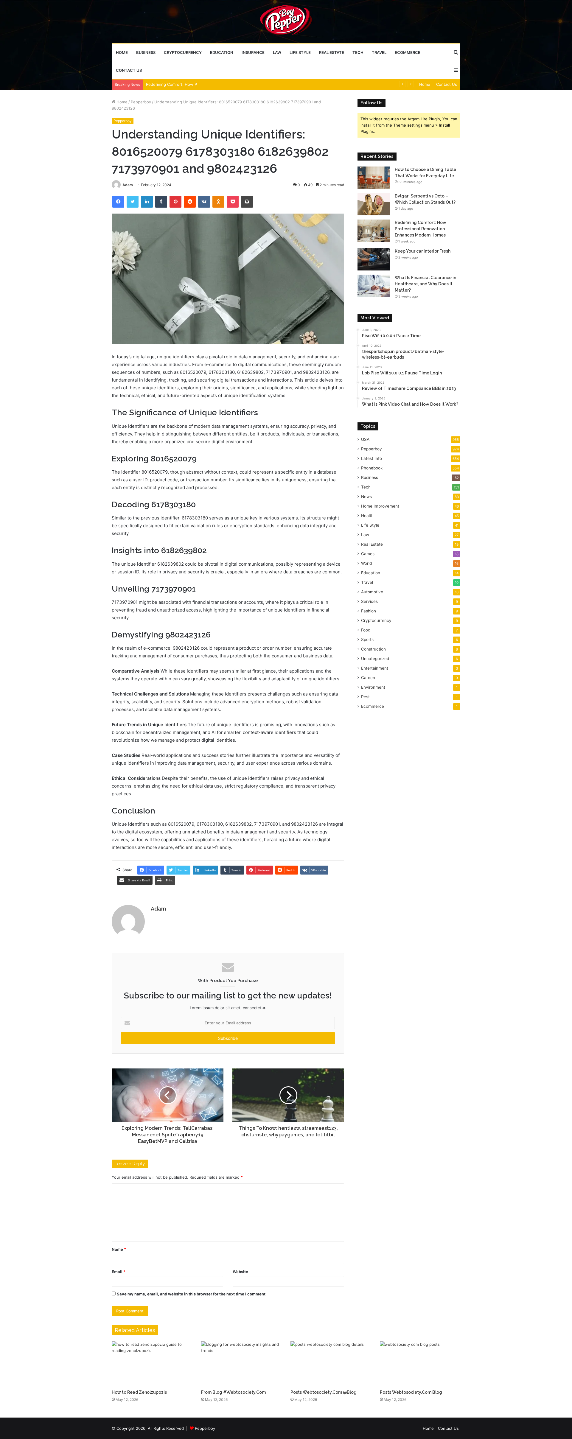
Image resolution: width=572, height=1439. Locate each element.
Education (221, 52)
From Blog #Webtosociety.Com (233, 1392)
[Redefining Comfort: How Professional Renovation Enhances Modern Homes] (374, 231)
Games (367, 553)
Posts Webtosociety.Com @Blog (323, 1392)
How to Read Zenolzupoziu (139, 1392)
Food (365, 630)
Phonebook (372, 468)
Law (277, 52)
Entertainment (374, 668)
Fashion (368, 611)
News (366, 496)
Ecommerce (407, 52)
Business (146, 52)
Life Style (300, 52)
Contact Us (129, 70)
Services (369, 601)
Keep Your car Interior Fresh (422, 251)
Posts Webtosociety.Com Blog (411, 1392)
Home (122, 52)
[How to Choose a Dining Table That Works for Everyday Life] (374, 178)
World (366, 563)
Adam (127, 185)
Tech (357, 52)
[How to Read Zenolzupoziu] (152, 1364)
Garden (368, 677)
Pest (365, 696)
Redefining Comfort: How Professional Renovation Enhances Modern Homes (217, 84)
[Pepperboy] (286, 21)
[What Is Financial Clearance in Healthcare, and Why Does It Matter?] (374, 286)
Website (240, 1271)
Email (118, 1271)
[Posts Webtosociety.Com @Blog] (330, 1364)
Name (119, 1249)
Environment (373, 687)
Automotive (372, 591)
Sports (367, 639)
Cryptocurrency (183, 52)
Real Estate (331, 52)
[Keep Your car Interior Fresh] (374, 259)
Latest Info (371, 458)
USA (365, 439)
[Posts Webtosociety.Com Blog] (420, 1364)
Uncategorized (375, 658)
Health (367, 515)
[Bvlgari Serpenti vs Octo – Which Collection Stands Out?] (374, 204)
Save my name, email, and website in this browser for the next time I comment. (192, 1294)
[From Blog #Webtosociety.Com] (241, 1364)
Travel (379, 52)
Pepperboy (141, 101)
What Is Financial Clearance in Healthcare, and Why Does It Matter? (425, 284)
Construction (373, 649)
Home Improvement (380, 506)
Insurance (253, 52)
